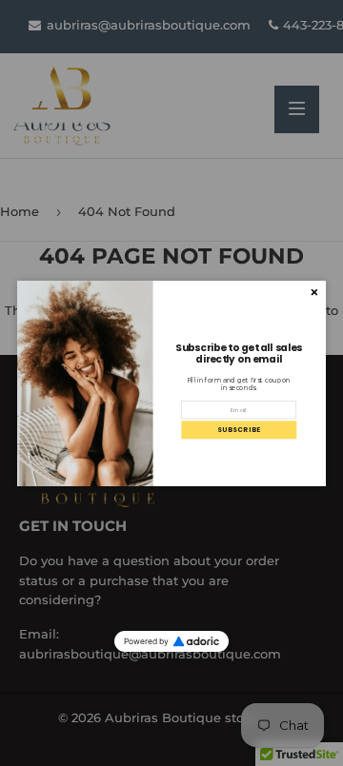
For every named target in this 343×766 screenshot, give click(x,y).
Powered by (146, 641)
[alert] (171, 383)
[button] (238, 430)
